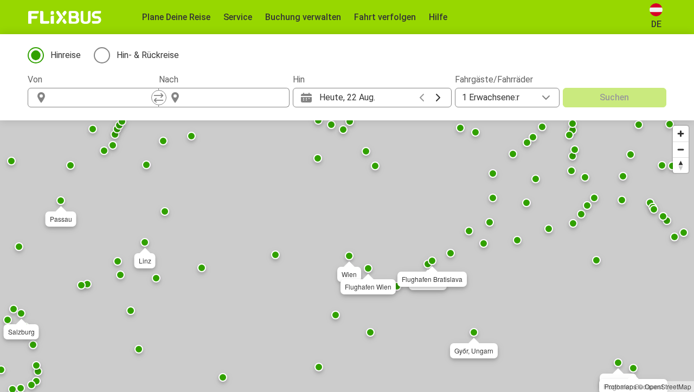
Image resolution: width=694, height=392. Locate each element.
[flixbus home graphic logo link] (65, 17)
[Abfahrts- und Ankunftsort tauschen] (158, 97)
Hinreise (65, 55)
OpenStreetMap (668, 386)
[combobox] (103, 97)
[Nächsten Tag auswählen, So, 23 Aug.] (438, 97)
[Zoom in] (681, 134)
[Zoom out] (681, 149)
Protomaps (621, 386)
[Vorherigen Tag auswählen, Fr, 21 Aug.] (421, 97)
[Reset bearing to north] (681, 165)
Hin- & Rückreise (148, 55)
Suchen (614, 97)
